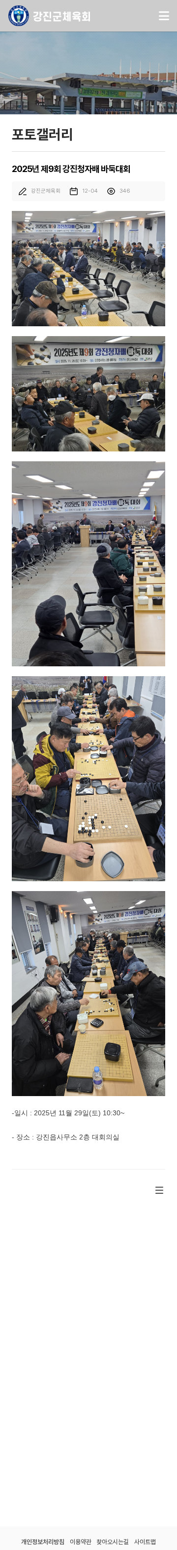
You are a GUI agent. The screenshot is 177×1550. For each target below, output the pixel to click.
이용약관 (80, 1542)
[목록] (159, 1190)
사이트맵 (145, 1542)
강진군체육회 (49, 15)
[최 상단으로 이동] (155, 1524)
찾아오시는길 (112, 1542)
